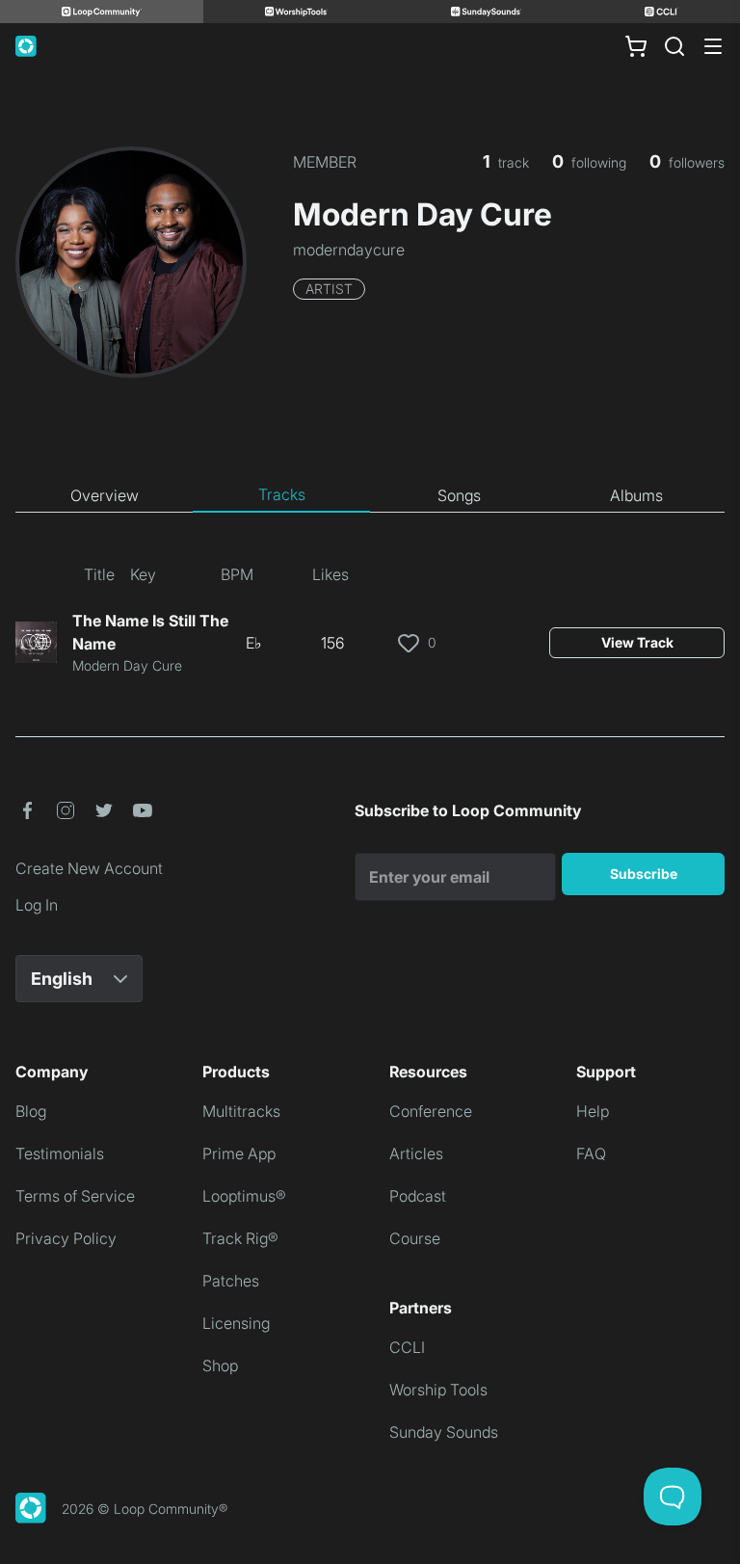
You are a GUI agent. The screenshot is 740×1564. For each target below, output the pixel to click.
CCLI (407, 1347)
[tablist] (370, 495)
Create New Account (89, 868)
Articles (416, 1153)
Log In (36, 905)
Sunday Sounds (443, 1432)
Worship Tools (438, 1389)
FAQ (591, 1153)
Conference (430, 1111)
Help (592, 1111)
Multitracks (241, 1111)
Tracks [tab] (281, 494)
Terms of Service (75, 1196)
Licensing (236, 1323)
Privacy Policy (66, 1238)
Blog (30, 1111)
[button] (27, 810)
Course (414, 1238)
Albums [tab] (636, 495)
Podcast (417, 1196)
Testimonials (59, 1153)
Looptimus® (244, 1196)
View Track (637, 642)
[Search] (674, 46)
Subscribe (643, 873)
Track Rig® (240, 1238)
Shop (220, 1365)
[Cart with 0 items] (636, 46)
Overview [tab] (104, 495)
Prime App (239, 1153)
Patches (230, 1280)
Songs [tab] (459, 495)
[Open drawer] (713, 46)
